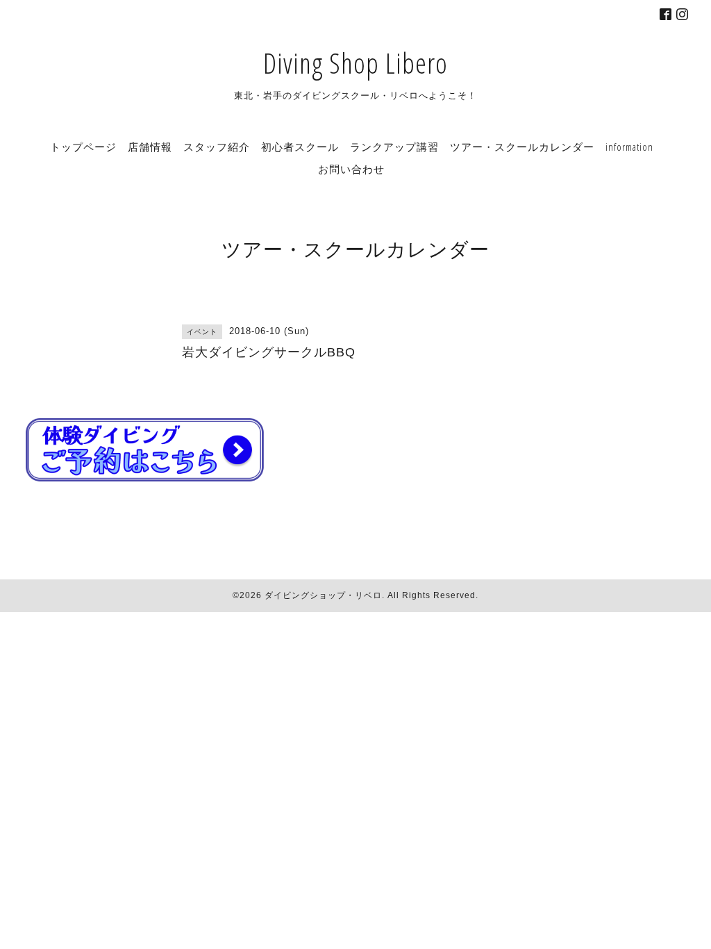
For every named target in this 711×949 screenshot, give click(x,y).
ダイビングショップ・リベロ (323, 595)
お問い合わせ (351, 169)
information (629, 147)
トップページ (83, 147)
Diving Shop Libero (355, 63)
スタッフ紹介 (216, 147)
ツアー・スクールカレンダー (522, 147)
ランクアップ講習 (394, 147)
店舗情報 (150, 147)
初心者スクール (300, 147)
